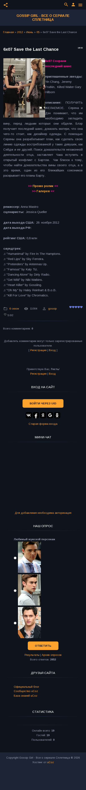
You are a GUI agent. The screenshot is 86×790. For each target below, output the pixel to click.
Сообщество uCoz (26, 691)
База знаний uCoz (25, 695)
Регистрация (38, 350)
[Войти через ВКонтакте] (29, 415)
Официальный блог (26, 686)
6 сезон (14, 308)
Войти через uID (43, 403)
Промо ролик (43, 186)
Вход (52, 350)
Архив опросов (52, 654)
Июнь (29, 32)
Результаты (32, 654)
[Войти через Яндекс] (43, 415)
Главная (8, 32)
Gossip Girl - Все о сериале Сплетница (43, 17)
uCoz (50, 762)
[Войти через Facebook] (36, 415)
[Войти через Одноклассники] (57, 415)
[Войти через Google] (50, 415)
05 (38, 32)
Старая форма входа (43, 423)
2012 (20, 32)
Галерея (43, 191)
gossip (52, 308)
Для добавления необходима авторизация (43, 512)
